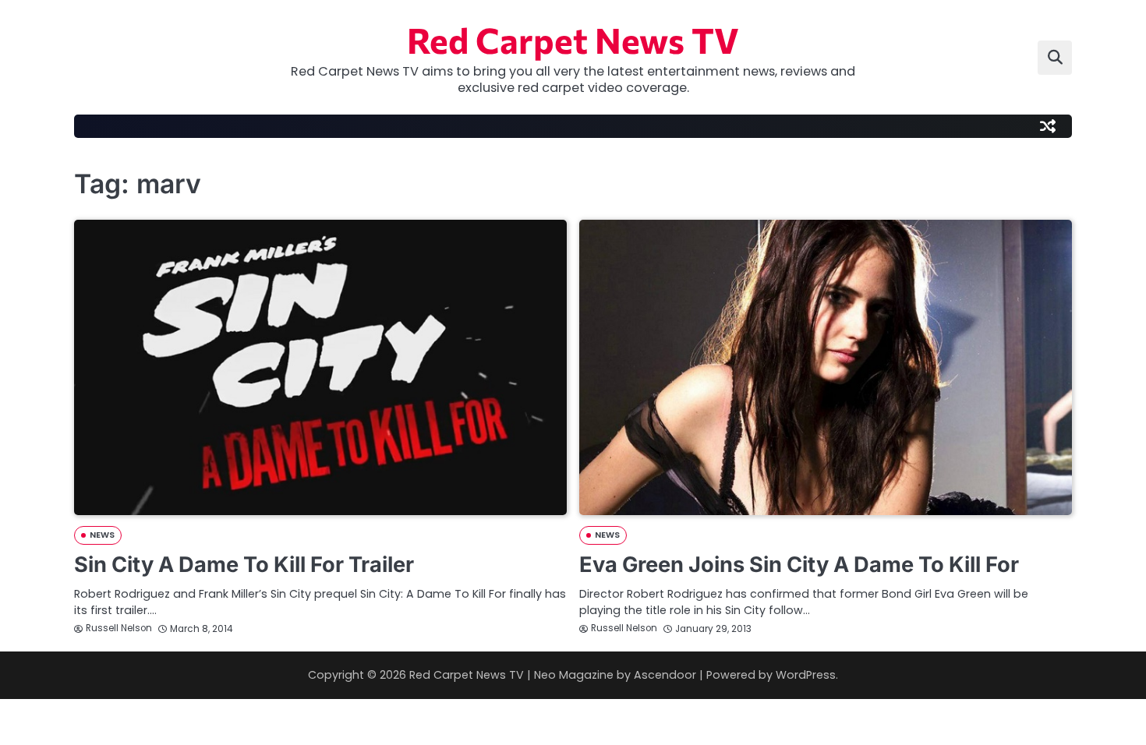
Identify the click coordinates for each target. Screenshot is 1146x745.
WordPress (806, 675)
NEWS (102, 535)
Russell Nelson (119, 628)
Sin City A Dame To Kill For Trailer (244, 564)
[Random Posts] (1047, 126)
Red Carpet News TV (573, 39)
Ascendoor (665, 675)
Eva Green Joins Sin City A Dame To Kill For (799, 564)
